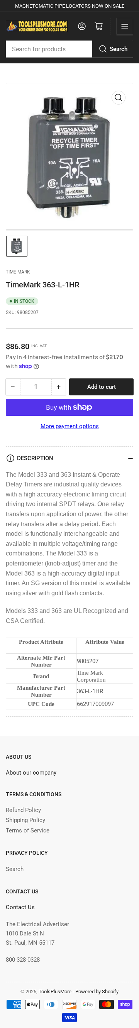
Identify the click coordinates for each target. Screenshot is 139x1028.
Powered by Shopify (97, 991)
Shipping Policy (25, 820)
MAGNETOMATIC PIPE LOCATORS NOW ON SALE (69, 6)
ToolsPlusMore (56, 991)
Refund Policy (23, 810)
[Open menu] (124, 26)
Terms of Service (27, 830)
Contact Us (20, 907)
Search (118, 49)
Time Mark (18, 272)
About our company (31, 772)
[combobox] (69, 49)
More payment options (70, 426)
